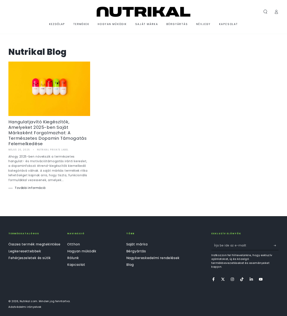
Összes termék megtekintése (34, 244)
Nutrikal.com (28, 301)
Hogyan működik (81, 251)
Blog (130, 264)
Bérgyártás (136, 251)
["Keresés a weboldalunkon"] (265, 11)
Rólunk (73, 257)
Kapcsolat (76, 264)
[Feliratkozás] (276, 245)
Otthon (73, 244)
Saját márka (137, 244)
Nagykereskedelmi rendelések (153, 257)
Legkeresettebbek (24, 251)
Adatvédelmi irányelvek (24, 307)
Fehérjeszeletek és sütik (29, 257)
